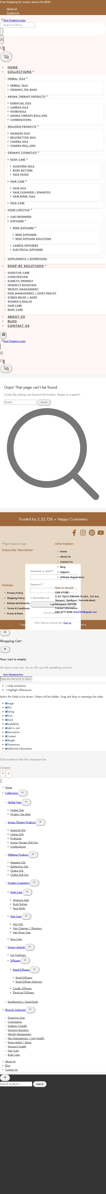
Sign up (67, 623)
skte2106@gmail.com (85, 612)
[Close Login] (5, 632)
